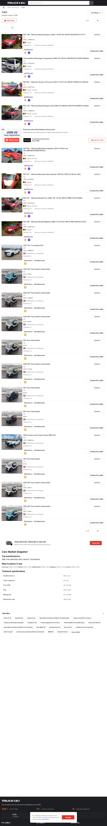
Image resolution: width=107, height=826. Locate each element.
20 (98, 21)
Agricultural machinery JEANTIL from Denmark (18, 627)
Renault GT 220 (32, 622)
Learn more (45, 819)
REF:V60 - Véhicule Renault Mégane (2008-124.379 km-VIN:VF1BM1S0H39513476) (54, 222)
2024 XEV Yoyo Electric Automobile (36, 483)
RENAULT (26, 559)
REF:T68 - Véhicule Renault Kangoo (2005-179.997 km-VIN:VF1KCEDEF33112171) (54, 35)
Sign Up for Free (97, 140)
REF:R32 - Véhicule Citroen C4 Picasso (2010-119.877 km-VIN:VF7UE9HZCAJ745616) (55, 82)
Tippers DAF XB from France (82, 618)
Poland (20, 567)
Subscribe (96, 543)
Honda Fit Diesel (62, 632)
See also (6, 613)
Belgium (53, 567)
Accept (68, 817)
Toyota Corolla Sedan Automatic (14, 622)
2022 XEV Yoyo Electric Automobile (36, 269)
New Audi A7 (68, 627)
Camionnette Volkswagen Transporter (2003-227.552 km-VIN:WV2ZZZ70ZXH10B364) (56, 58)
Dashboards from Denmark (84, 627)
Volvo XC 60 (7, 618)
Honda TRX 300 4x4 (94, 622)
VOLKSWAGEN (35, 559)
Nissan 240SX (75, 632)
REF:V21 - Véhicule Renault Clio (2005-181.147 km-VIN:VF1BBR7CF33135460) (52, 198)
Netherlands (36, 567)
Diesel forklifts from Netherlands (74, 622)
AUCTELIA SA (28, 50)
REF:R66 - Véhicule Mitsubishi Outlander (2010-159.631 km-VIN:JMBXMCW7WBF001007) (46, 150)
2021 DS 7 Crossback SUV (33, 245)
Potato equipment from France (50, 622)
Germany (5, 567)
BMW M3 (50, 632)
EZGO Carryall (8, 632)
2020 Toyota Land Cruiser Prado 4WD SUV (39, 435)
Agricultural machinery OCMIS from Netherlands (54, 618)
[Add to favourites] (104, 35)
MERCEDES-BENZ (16, 559)
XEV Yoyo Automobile (31, 340)
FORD (8, 559)
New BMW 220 (41, 627)
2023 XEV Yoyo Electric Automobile (36, 364)
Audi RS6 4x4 (19, 618)
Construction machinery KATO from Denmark (30, 632)
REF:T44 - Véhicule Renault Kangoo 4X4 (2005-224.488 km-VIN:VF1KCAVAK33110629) (56, 106)
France (68, 567)
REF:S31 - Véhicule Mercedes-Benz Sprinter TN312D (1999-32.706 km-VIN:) (52, 174)
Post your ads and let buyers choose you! (39, 129)
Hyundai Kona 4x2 (54, 627)
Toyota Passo (31, 618)
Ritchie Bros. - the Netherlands (34, 260)
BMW (3, 559)
